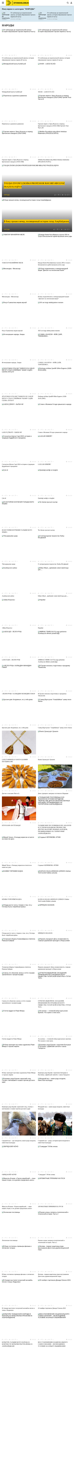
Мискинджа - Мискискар (10, 296)
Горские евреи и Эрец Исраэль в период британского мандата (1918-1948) (15, 161)
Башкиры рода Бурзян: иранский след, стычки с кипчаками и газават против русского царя (17, 1108)
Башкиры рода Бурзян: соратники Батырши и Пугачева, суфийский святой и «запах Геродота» (54, 1074)
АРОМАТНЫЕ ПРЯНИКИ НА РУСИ (50, 1206)
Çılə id (4, 498)
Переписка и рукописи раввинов (13, 124)
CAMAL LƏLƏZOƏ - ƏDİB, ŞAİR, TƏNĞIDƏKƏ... (49, 363)
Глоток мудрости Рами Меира (11, 1039)
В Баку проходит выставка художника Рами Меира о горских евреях (18, 1074)
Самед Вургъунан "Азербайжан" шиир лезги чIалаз (55, 727)
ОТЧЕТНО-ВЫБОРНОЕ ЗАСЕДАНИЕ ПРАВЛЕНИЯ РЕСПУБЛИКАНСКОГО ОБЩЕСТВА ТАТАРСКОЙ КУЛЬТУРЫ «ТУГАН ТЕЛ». (54, 1004)
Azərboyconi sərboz (8, 596)
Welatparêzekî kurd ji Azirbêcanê (12, 92)
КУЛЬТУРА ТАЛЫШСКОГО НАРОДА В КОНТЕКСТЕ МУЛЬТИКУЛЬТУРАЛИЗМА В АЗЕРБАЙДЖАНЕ (17, 1344)
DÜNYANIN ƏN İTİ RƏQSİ (11, 825)
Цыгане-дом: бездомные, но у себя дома (15, 727)
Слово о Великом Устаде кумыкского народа (52, 432)
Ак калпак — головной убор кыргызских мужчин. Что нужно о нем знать (54, 1040)
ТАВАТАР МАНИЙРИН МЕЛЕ (12, 263)
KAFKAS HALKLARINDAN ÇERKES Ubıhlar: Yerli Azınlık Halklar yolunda (53, 900)
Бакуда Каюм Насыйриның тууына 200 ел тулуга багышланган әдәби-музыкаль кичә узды (54, 264)
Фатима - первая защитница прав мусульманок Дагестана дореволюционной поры (53, 1275)
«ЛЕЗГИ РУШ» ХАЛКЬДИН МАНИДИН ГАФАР (18, 693)
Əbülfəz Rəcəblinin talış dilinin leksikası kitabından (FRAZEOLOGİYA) (53, 161)
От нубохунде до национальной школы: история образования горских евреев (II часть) (18, 59)
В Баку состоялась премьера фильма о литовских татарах (18, 1275)
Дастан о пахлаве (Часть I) (10, 793)
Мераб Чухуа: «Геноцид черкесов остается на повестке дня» (17, 866)
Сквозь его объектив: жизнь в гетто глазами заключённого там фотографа (16, 1002)
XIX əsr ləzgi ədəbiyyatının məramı (49, 330)
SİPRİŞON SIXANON (45, 933)
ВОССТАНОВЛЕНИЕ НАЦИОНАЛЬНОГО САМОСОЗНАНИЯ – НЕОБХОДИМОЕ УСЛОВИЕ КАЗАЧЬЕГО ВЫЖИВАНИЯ (53, 1344)
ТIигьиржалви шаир (8, 564)
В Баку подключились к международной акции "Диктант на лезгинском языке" (53, 297)
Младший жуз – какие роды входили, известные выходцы (54, 1108)
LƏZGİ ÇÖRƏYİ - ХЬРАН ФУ (12, 432)
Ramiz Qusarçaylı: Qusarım (46, 759)
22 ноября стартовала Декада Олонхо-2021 (52, 1308)
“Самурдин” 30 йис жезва (46, 1174)
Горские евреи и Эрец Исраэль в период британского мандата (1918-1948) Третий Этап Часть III (53, 126)
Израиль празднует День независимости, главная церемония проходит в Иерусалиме (54, 968)
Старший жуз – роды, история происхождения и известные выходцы (54, 1141)
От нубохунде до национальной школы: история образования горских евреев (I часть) (54, 59)
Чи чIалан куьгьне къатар (46, 530)
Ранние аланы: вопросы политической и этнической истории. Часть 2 (51, 1241)
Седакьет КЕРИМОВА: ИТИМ (48, 865)
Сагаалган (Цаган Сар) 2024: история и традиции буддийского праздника (18, 465)
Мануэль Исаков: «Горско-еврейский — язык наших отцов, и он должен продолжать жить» (17, 1207)
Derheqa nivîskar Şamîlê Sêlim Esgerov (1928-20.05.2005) (52, 397)
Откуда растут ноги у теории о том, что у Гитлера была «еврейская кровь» (18, 934)
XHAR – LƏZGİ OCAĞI (46, 92)
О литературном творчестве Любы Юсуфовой (53, 564)
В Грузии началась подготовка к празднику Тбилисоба (52, 695)
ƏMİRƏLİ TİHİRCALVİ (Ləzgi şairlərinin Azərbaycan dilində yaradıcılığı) (51, 661)
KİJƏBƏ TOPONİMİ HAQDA (12, 899)
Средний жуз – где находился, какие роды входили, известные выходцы (19, 1141)
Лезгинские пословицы (9, 1240)
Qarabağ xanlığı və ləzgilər (46, 498)
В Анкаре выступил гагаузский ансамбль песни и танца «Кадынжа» (18, 1309)
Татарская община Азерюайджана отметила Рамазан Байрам (16, 968)
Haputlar (40, 628)
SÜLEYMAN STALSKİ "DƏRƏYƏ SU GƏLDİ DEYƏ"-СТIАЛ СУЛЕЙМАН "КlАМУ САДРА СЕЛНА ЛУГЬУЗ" (17, 398)
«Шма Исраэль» (7, 628)
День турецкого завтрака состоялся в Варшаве (53, 793)
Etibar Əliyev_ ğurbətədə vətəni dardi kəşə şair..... (53, 596)
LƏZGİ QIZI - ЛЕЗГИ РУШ (11, 660)
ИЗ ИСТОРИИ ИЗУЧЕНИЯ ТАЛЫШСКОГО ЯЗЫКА (17, 531)
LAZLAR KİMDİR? (44, 464)
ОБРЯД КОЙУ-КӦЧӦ (9, 1174)
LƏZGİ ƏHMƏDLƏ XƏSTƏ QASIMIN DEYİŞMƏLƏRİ (15, 760)
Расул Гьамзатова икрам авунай (12, 330)
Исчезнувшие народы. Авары (11, 362)
